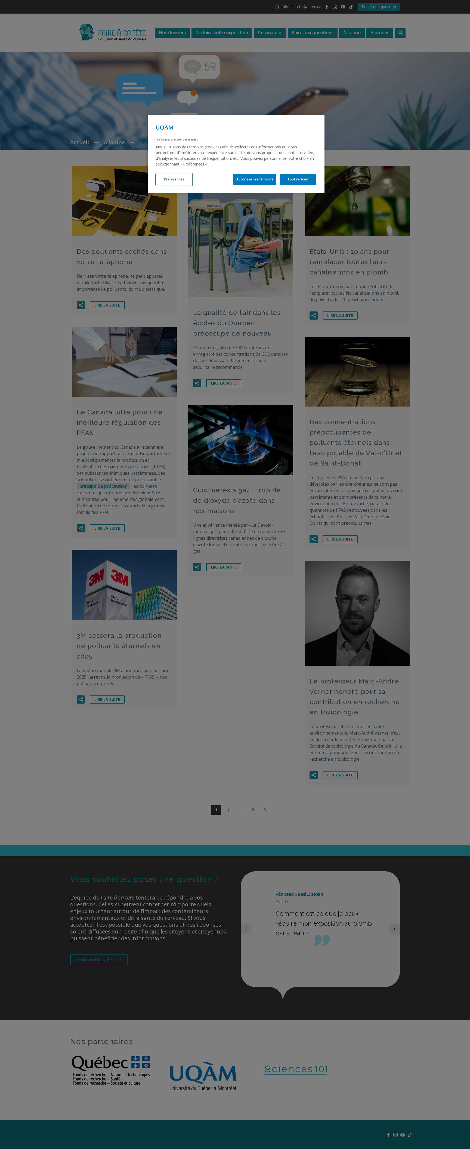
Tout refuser (298, 179)
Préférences (174, 179)
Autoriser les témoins (255, 179)
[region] (236, 154)
